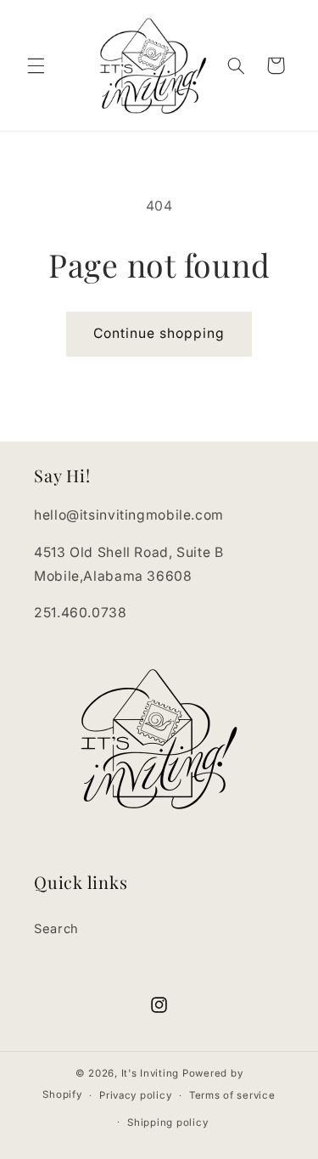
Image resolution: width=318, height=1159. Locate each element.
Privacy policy (135, 1095)
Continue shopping (159, 333)
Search (56, 929)
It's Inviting (150, 1073)
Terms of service (232, 1095)
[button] (35, 65)
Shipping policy (167, 1122)
